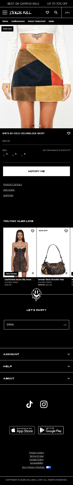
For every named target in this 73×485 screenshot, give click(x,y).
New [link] (5, 21)
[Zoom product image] (36, 76)
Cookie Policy (36, 460)
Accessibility (36, 463)
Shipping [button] (8, 195)
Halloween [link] (18, 21)
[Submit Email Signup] (65, 324)
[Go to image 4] (40, 125)
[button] (22, 3)
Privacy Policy (36, 453)
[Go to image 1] (33, 125)
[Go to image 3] (37, 125)
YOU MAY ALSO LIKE (18, 221)
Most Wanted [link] (36, 21)
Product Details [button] (12, 185)
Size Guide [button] (9, 190)
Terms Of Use (37, 456)
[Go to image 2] (35, 125)
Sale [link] (51, 21)
